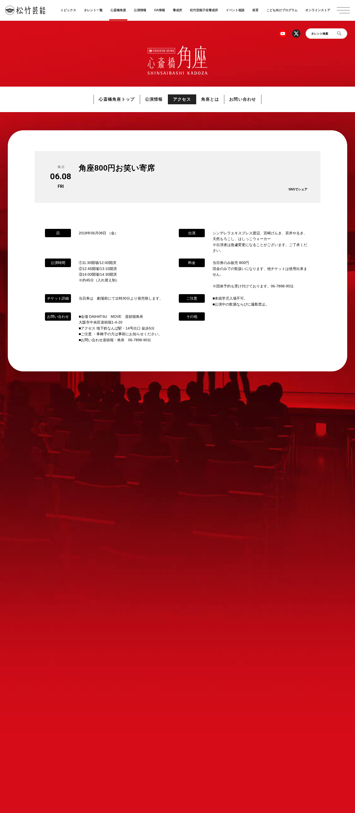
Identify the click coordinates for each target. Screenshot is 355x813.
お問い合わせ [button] (242, 99)
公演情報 (140, 10)
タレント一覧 (93, 10)
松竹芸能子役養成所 (204, 10)
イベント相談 (235, 10)
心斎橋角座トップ (117, 99)
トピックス (68, 10)
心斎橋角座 (118, 10)
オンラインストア (317, 10)
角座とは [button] (210, 99)
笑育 (255, 10)
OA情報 (159, 10)
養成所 (177, 10)
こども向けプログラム (282, 10)
